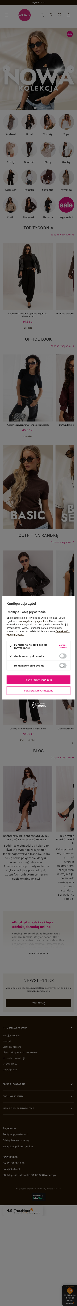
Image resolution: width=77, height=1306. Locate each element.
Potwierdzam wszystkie (38, 679)
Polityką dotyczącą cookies (33, 621)
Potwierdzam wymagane (38, 690)
